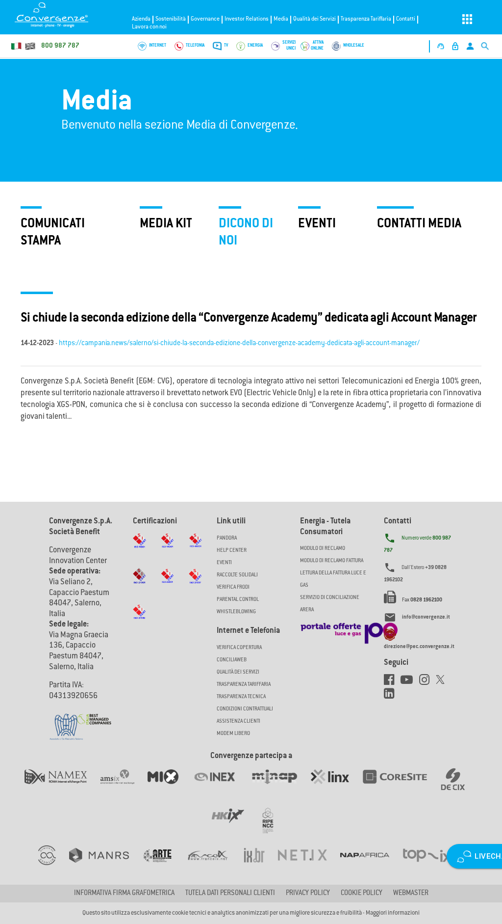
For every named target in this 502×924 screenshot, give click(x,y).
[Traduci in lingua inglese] (30, 46)
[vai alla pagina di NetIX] (309, 865)
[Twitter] (443, 682)
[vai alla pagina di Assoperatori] (163, 865)
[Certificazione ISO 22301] (167, 585)
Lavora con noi (149, 27)
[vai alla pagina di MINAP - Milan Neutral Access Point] (280, 786)
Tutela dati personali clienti (230, 893)
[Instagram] (427, 682)
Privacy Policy (308, 893)
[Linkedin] (391, 696)
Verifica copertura (239, 648)
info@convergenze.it (426, 617)
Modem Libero (233, 733)
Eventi (224, 563)
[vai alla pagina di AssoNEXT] (53, 865)
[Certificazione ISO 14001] (167, 550)
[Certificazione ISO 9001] (139, 550)
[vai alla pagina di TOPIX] (433, 865)
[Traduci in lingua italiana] (17, 46)
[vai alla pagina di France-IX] (214, 865)
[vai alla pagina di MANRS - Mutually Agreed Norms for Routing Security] (105, 865)
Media (281, 19)
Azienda (141, 19)
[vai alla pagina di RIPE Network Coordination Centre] (273, 826)
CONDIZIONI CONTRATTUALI (245, 709)
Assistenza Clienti (238, 721)
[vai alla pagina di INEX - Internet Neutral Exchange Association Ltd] (221, 786)
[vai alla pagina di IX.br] (261, 865)
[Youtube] (410, 682)
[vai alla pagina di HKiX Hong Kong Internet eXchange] (234, 826)
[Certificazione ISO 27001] (139, 586)
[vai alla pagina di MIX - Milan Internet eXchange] (170, 786)
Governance (205, 19)
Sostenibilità (170, 19)
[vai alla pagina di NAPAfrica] (371, 865)
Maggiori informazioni (393, 913)
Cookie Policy (361, 893)
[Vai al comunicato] (94, 713)
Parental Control (238, 599)
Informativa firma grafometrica (124, 893)
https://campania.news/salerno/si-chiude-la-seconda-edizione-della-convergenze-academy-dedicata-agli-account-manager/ (239, 343)
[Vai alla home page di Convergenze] (64, 14)
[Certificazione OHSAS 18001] (195, 550)
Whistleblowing (236, 612)
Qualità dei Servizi (314, 19)
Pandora (227, 538)
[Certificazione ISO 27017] (195, 586)
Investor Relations (247, 19)
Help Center (232, 550)
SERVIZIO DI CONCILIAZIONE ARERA (329, 604)
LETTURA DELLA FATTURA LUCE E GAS (333, 579)
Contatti (405, 19)
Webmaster (410, 893)
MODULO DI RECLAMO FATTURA (331, 561)
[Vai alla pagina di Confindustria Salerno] (66, 722)
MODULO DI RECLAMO (322, 548)
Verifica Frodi (233, 587)
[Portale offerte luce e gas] (349, 630)
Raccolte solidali (237, 575)
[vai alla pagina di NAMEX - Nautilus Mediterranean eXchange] (62, 786)
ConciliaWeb (232, 660)
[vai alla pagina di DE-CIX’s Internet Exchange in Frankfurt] (459, 786)
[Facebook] (392, 682)
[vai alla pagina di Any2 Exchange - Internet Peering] (401, 786)
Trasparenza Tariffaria (366, 19)
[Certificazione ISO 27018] (139, 621)
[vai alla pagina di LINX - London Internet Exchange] (336, 786)
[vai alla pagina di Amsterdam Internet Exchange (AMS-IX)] (123, 786)
